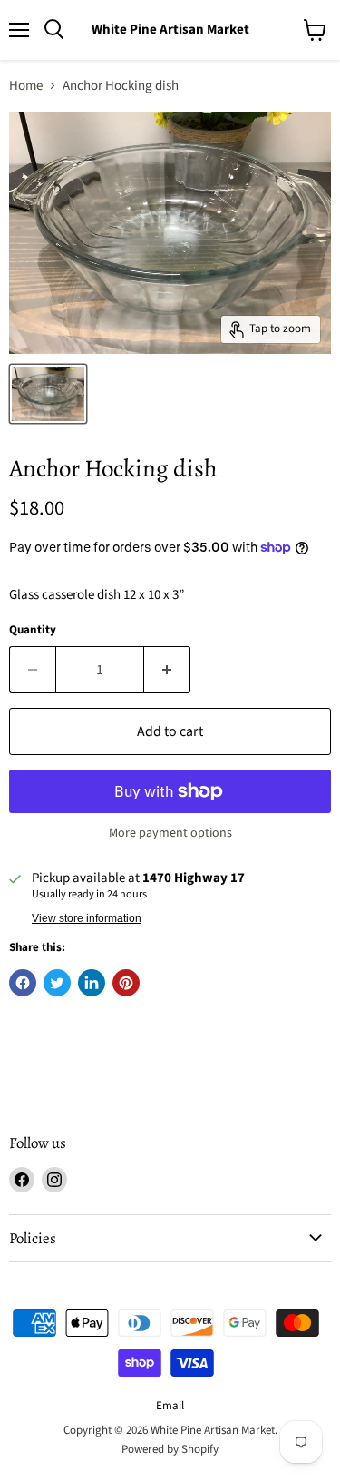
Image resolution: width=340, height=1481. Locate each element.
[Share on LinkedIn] (91, 982)
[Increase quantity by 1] (167, 669)
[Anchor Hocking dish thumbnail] (48, 394)
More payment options (170, 833)
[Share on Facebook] (22, 982)
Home (26, 85)
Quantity (32, 630)
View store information (86, 918)
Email (170, 1406)
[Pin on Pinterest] (126, 982)
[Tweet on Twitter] (57, 982)
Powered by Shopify (170, 1449)
